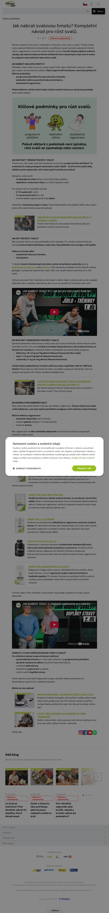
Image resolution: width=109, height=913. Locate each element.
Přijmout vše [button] (84, 468)
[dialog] (54, 456)
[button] (27, 468)
